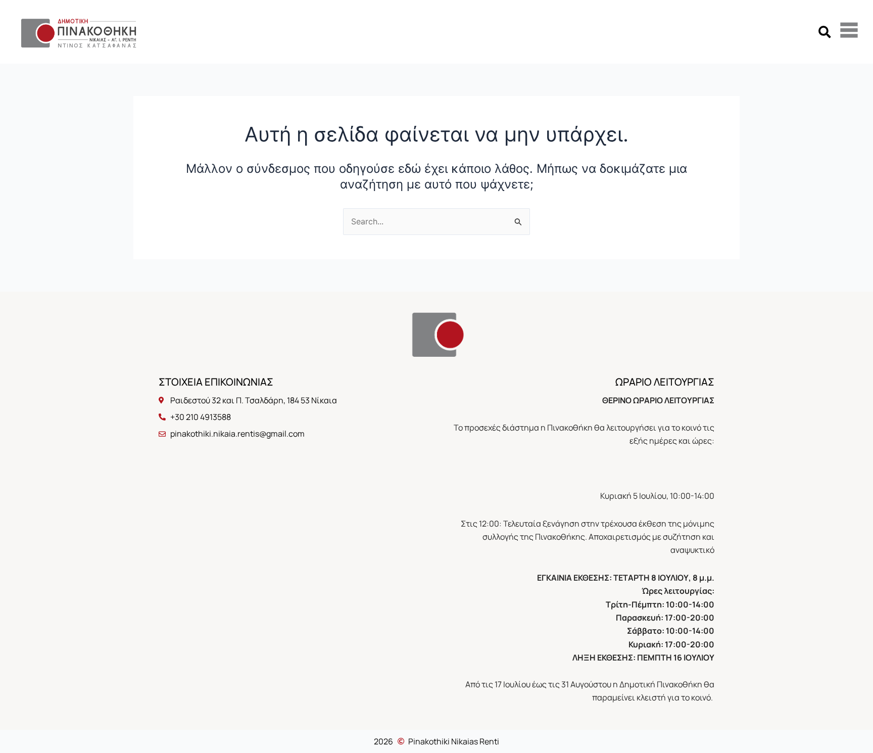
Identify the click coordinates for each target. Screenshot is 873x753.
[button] (824, 31)
